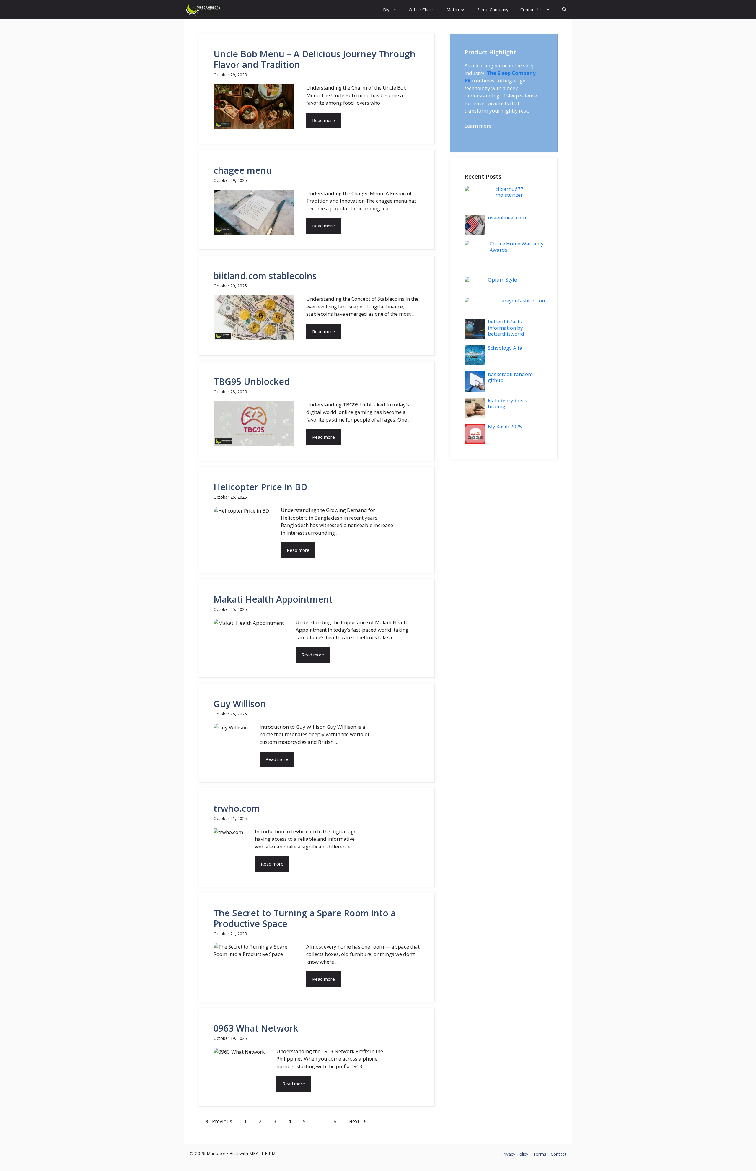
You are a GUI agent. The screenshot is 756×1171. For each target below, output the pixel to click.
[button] (564, 9)
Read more (323, 120)
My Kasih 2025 (505, 426)
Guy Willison (240, 704)
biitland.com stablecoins (265, 276)
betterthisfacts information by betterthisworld (506, 327)
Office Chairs (422, 9)
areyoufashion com (524, 300)
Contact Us (531, 9)
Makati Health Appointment (273, 599)
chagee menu (243, 170)
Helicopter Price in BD (260, 487)
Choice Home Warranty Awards (517, 246)
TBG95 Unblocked (252, 381)
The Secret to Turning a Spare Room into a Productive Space (305, 918)
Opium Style (502, 279)
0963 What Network (256, 1028)
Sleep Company (493, 9)
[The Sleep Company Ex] (202, 9)
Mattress (456, 9)
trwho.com (237, 808)
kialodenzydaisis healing (507, 403)
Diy (386, 9)
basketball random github (510, 377)
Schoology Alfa (505, 347)
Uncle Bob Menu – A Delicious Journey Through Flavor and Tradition (315, 59)
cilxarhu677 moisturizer (510, 192)
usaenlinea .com (507, 217)
